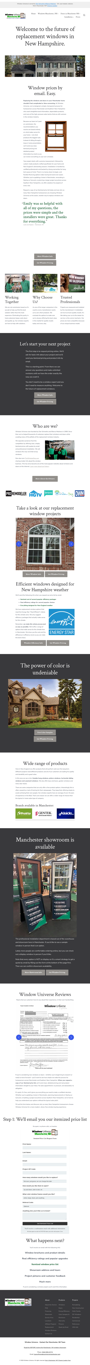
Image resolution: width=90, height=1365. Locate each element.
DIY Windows (76, 1314)
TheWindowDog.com (32, 458)
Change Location (52, 6)
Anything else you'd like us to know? (36, 1211)
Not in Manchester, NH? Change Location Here (58, 1360)
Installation (68, 17)
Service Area (49, 1318)
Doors (60, 1308)
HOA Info (75, 1327)
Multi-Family (76, 1311)
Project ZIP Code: (29, 1169)
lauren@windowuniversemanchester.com (47, 1354)
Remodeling (76, 1305)
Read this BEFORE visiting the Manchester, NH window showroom (45, 1348)
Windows (62, 1305)
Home (33, 13)
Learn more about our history (39, 466)
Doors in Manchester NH (70, 13)
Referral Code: (28, 1202)
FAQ (46, 1308)
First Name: (27, 1144)
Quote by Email (63, 1327)
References (76, 1324)
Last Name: (27, 1152)
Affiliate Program (50, 1324)
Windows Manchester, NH (47, 13)
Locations (48, 1321)
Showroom (48, 1314)
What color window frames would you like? (39, 1194)
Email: (25, 1161)
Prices (78, 17)
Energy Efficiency (64, 1311)
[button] (45, 544)
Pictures (61, 1324)
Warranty (62, 1321)
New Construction (78, 1308)
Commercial (76, 1321)
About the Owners (51, 1305)
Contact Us (48, 1334)
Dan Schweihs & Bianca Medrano (46, 4)
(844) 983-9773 (47, 1352)
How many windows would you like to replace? (40, 1177)
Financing (48, 1311)
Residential (76, 1318)
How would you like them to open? (36, 1186)
